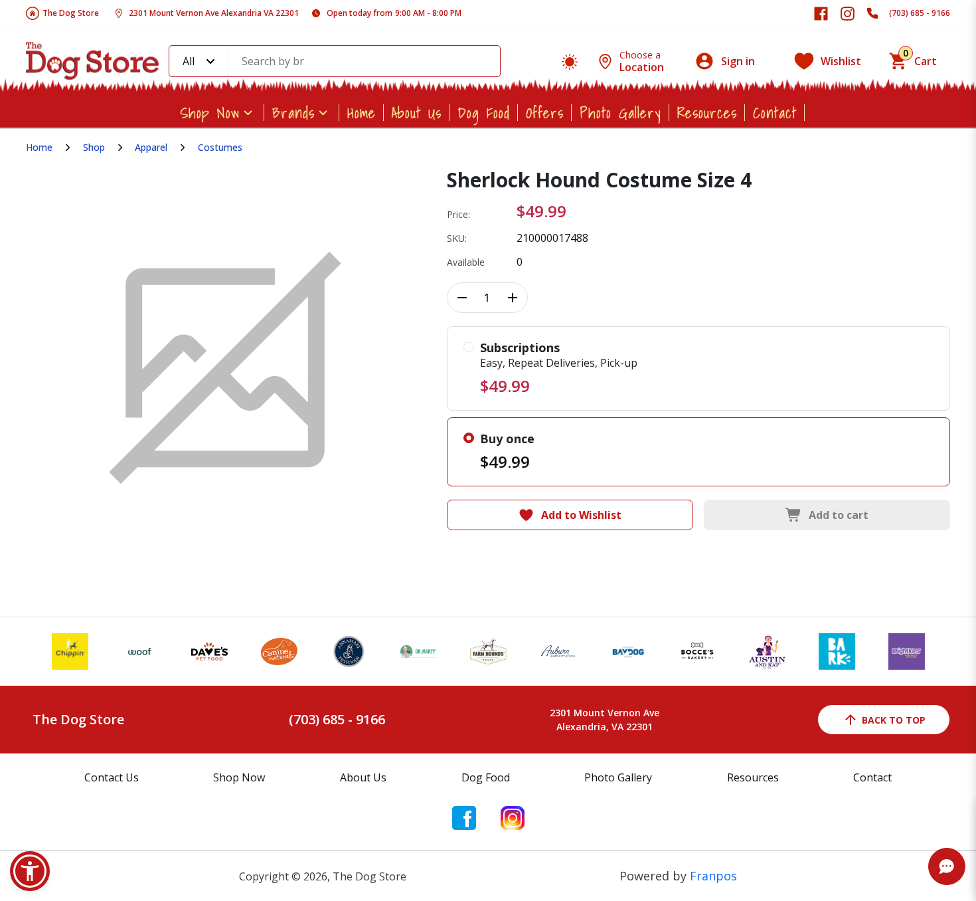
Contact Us (111, 777)
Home (361, 112)
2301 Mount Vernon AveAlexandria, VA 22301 (604, 719)
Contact (775, 112)
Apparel (151, 147)
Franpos (713, 876)
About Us (417, 112)
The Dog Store (70, 13)
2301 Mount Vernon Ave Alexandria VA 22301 (214, 13)
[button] (29, 871)
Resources (707, 112)
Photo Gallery (620, 112)
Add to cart (838, 515)
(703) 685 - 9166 (919, 13)
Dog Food (483, 112)
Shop (94, 147)
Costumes (220, 147)
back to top (894, 720)
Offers (545, 112)
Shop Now (210, 112)
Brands (293, 112)
